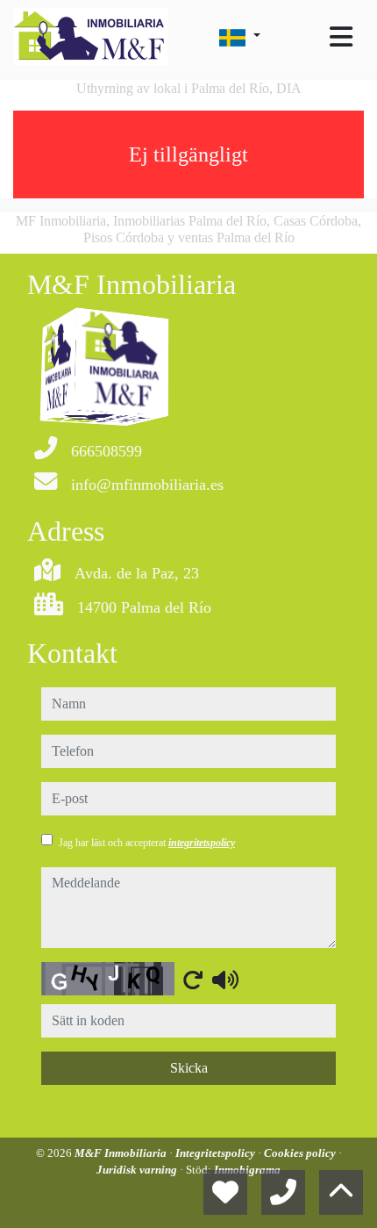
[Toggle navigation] (341, 37)
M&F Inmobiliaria (122, 1153)
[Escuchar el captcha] (225, 979)
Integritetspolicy (216, 1153)
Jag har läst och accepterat (147, 843)
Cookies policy (301, 1153)
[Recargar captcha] (192, 979)
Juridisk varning (138, 1169)
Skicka (189, 1067)
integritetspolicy (201, 843)
